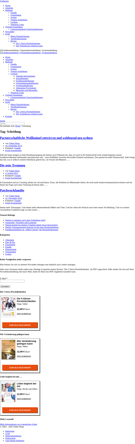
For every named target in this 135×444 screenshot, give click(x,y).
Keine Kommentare (13, 150)
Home (17, 126)
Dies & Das (10, 242)
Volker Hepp (14, 143)
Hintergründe (10, 249)
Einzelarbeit (10, 245)
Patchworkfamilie (12, 190)
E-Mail (3, 278)
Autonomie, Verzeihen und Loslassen (20, 222)
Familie (18, 148)
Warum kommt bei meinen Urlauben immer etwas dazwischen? (31, 225)
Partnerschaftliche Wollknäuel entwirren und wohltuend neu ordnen (46, 137)
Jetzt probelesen (24, 314)
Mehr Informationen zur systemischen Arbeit (18, 424)
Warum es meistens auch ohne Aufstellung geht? (25, 220)
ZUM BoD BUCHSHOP (20, 325)
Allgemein (9, 240)
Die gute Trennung (12, 165)
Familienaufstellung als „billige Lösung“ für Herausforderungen (31, 230)
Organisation (10, 252)
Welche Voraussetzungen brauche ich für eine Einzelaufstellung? (32, 227)
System (8, 254)
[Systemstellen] (28, 53)
